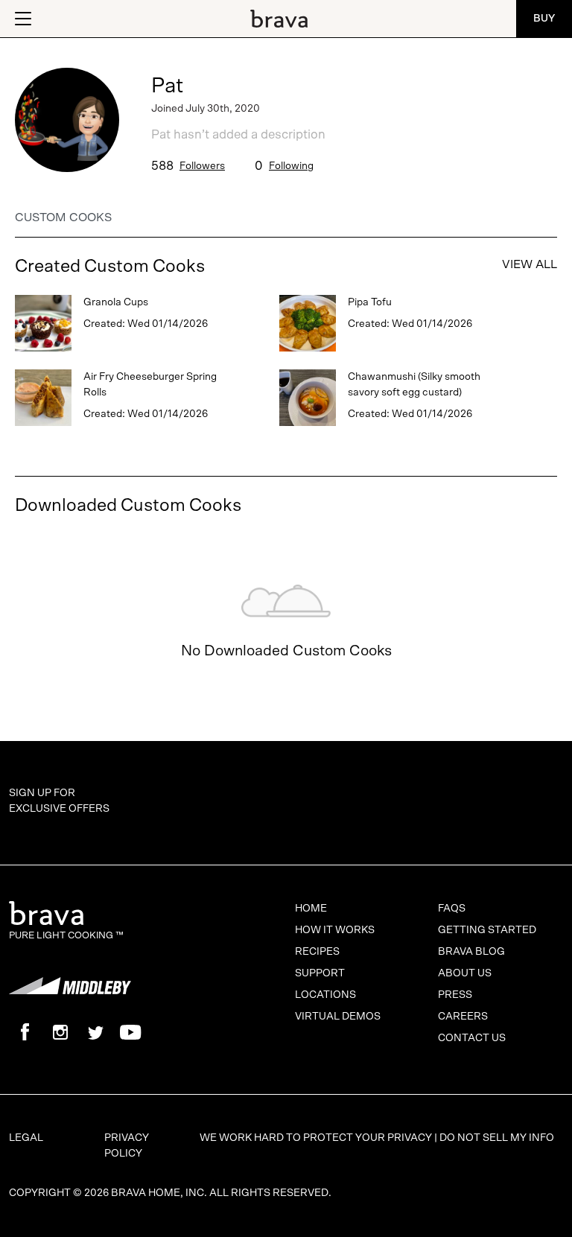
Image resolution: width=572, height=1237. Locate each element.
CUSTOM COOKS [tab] (63, 217)
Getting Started (487, 930)
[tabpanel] (286, 458)
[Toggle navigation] (22, 19)
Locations (325, 995)
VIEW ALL (529, 264)
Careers (463, 1016)
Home (311, 908)
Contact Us (472, 1038)
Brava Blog (471, 952)
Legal (26, 1138)
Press (455, 995)
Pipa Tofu (370, 302)
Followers (202, 166)
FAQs (451, 908)
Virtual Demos (338, 1016)
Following (291, 166)
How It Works (335, 930)
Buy (544, 18)
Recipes (317, 952)
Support (320, 973)
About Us (465, 973)
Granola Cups (115, 302)
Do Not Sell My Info (496, 1138)
